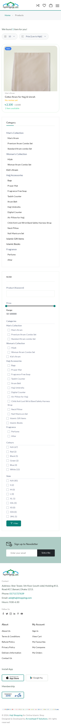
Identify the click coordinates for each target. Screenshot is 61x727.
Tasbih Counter (14, 196)
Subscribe (46, 553)
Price (8, 303)
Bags (10, 180)
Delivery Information (11, 652)
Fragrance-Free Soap (17, 191)
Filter (15, 523)
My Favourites (38, 642)
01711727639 (16, 593)
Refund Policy (8, 642)
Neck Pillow (13, 228)
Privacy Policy (8, 647)
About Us (6, 631)
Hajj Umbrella (14, 207)
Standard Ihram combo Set (20, 148)
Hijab (10, 159)
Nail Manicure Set (16, 233)
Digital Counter (15, 212)
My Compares (38, 647)
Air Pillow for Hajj (16, 217)
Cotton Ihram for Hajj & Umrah (20, 97)
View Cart (37, 636)
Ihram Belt (12, 201)
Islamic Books (13, 244)
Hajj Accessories (14, 361)
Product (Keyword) (15, 287)
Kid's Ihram (12, 169)
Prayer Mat (13, 185)
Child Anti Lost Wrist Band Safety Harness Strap (30, 223)
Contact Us (7, 658)
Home (7, 15)
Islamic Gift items (15, 238)
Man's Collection (14, 325)
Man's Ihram (10, 93)
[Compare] (37, 5)
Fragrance (11, 427)
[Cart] (50, 5)
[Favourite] (44, 5)
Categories (11, 321)
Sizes (8, 476)
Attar (10, 260)
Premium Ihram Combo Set (20, 143)
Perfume (12, 254)
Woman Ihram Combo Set (19, 164)
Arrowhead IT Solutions (37, 718)
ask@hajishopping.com (20, 597)
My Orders (37, 652)
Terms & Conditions (11, 636)
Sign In (35, 631)
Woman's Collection (15, 343)
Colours (10, 442)
